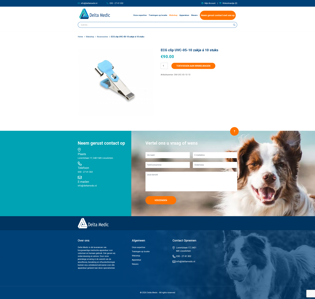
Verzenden (161, 200)
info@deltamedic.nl (87, 185)
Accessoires (103, 37)
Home (80, 37)
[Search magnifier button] (234, 25)
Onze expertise (138, 247)
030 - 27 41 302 (85, 172)
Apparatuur (136, 260)
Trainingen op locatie (141, 251)
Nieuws (135, 264)
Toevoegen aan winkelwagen (193, 66)
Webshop (90, 37)
